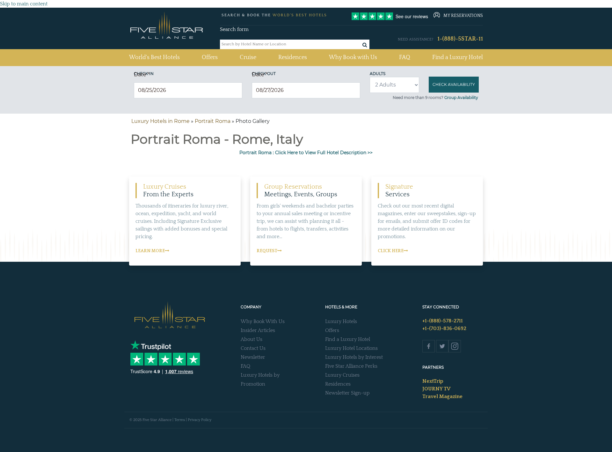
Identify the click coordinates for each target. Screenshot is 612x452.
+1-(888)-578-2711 (442, 321)
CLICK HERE (391, 250)
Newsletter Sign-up (347, 393)
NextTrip (432, 381)
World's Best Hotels (154, 57)
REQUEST (267, 250)
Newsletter (253, 357)
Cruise (248, 57)
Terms (179, 420)
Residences (292, 57)
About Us (251, 339)
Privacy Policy (199, 420)
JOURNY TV (436, 389)
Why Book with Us (353, 57)
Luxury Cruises (342, 375)
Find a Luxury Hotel (457, 57)
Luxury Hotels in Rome (160, 121)
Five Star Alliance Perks (351, 366)
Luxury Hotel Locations (351, 348)
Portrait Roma (212, 121)
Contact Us (253, 348)
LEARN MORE (150, 250)
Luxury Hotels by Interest (354, 357)
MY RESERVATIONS (463, 15)
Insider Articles (258, 330)
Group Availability (461, 97)
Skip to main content (23, 4)
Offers (210, 57)
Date (141, 75)
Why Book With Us (263, 321)
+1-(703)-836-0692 (444, 328)
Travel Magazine (442, 396)
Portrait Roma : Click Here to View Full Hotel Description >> (306, 152)
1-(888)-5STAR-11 (460, 39)
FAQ (404, 57)
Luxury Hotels (341, 321)
